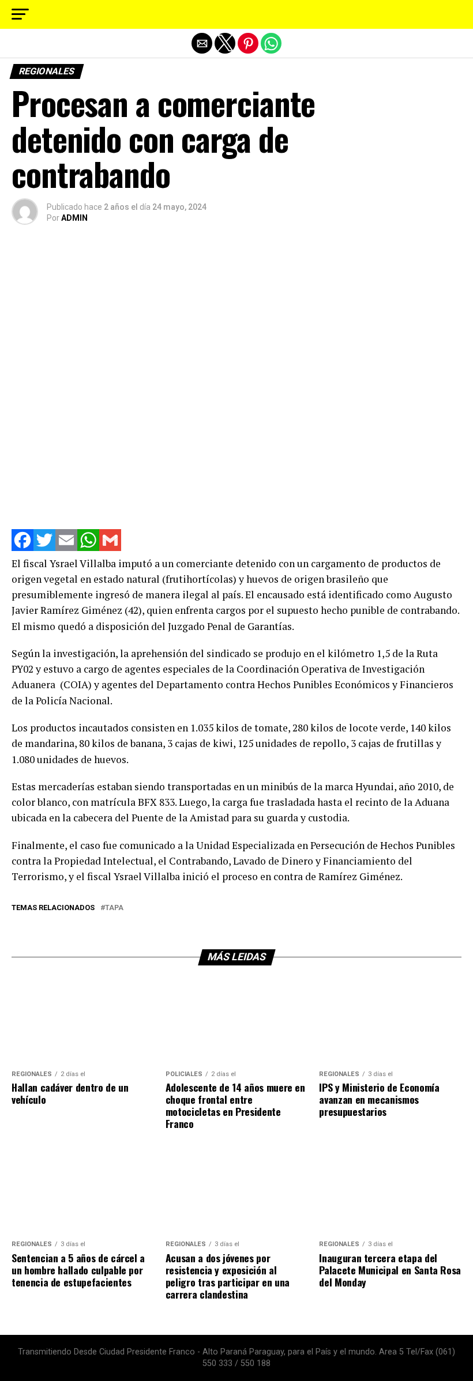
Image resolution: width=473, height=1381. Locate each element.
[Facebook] (22, 547)
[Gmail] (110, 547)
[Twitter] (44, 547)
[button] (20, 14)
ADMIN (74, 217)
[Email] (66, 547)
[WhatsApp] (88, 547)
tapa (114, 908)
